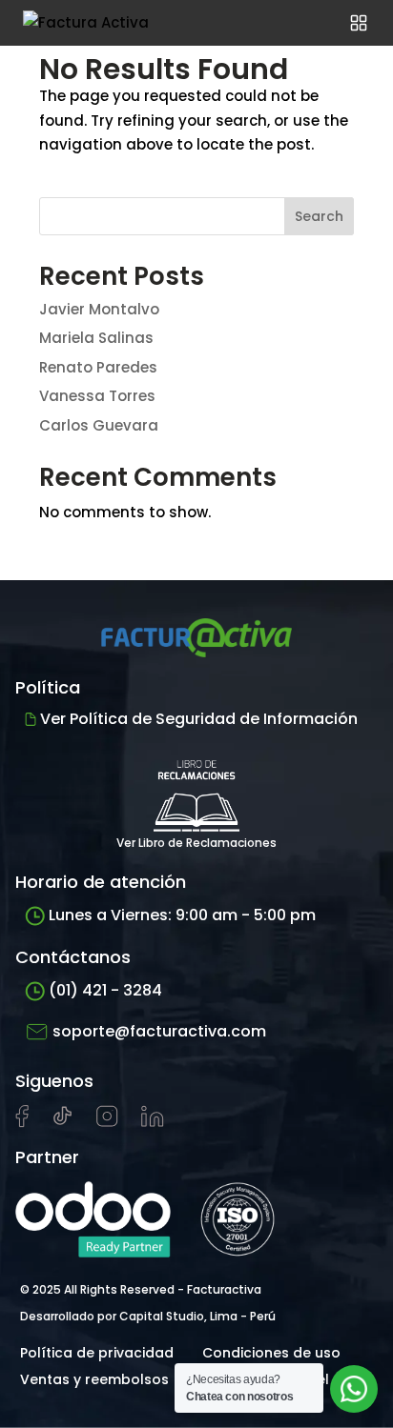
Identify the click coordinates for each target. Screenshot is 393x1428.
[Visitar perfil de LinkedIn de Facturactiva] (152, 1122)
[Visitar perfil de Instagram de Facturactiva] (107, 1122)
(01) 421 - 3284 (105, 990)
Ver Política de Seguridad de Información (199, 719)
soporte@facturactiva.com (159, 1031)
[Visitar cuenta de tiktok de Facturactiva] (62, 1122)
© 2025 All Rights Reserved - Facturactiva (140, 1289)
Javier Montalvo (99, 309)
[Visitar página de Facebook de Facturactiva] (22, 1123)
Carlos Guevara (98, 425)
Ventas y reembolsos (94, 1379)
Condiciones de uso (271, 1352)
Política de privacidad (97, 1352)
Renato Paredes (98, 367)
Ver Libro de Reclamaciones (196, 843)
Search (319, 216)
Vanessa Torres (97, 396)
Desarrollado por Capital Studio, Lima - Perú (148, 1316)
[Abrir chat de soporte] (354, 1389)
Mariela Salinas (96, 338)
